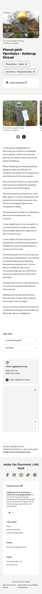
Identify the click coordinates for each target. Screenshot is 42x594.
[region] (21, 409)
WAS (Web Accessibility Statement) (28, 586)
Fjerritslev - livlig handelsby (19, 72)
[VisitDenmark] (15, 486)
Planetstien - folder (15, 64)
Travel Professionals (15, 533)
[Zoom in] (35, 421)
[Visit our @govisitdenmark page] (28, 475)
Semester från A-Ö (14, 561)
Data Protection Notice (9, 586)
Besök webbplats (17, 83)
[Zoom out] (35, 428)
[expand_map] (35, 389)
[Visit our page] (14, 475)
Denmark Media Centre (16, 547)
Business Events (13, 530)
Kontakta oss (12, 565)
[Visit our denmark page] (7, 475)
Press (9, 526)
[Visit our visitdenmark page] (21, 475)
